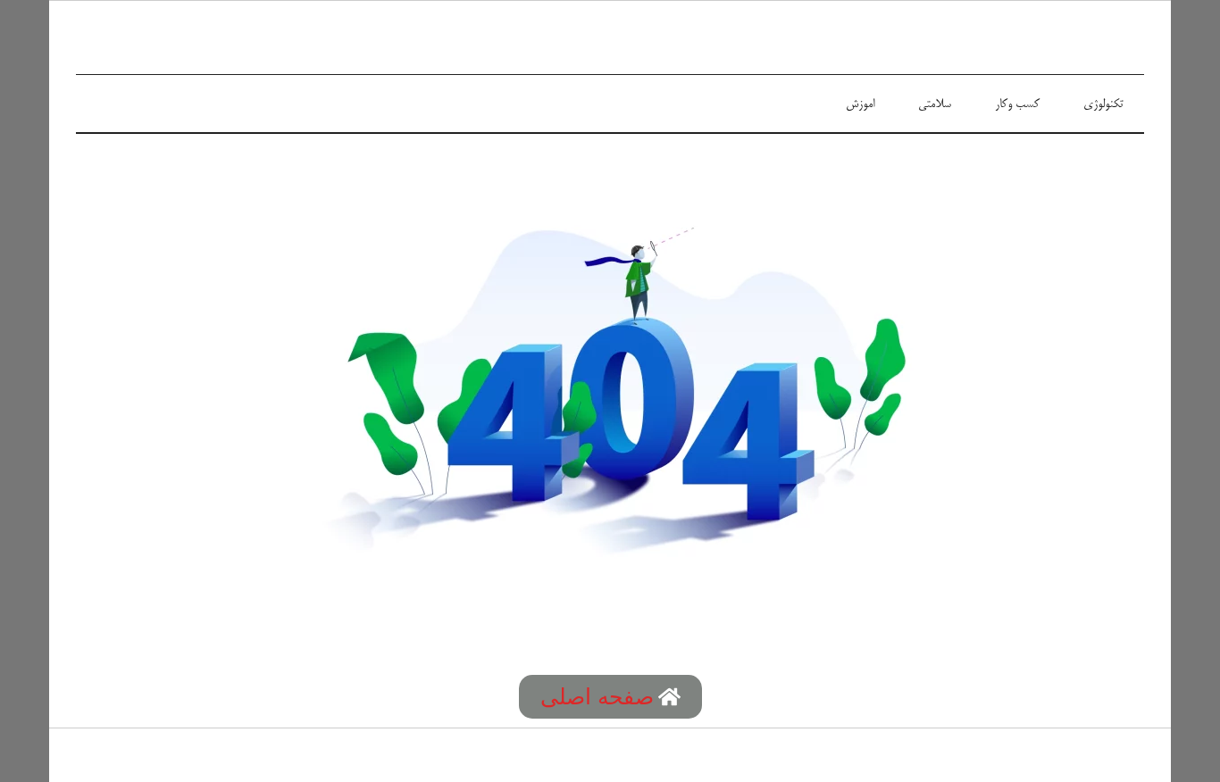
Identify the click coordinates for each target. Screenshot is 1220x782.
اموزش (860, 104)
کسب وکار (1017, 104)
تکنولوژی (1103, 104)
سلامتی (934, 104)
